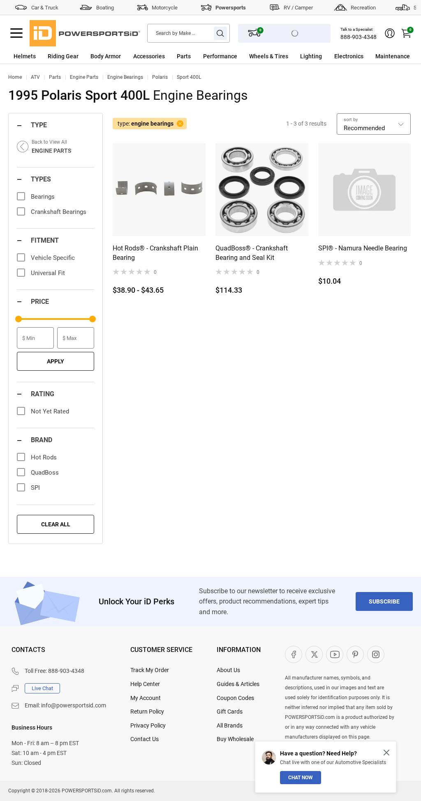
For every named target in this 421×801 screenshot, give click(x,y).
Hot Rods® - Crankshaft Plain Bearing (155, 252)
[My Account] (390, 33)
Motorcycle (165, 8)
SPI (35, 487)
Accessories (149, 56)
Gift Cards (230, 711)
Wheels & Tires (268, 56)
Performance (220, 56)
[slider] (18, 319)
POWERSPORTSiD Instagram (375, 654)
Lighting (311, 56)
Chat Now (300, 777)
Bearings (43, 196)
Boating (105, 8)
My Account (145, 698)
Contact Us (144, 739)
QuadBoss (45, 472)
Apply (55, 361)
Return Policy (147, 711)
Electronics (348, 56)
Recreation (363, 8)
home (15, 77)
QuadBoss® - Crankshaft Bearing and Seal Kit (251, 252)
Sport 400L (189, 77)
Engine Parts (84, 77)
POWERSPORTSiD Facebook (293, 654)
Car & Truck (44, 8)
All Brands (230, 725)
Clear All (55, 524)
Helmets (25, 56)
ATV (35, 77)
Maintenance (392, 56)
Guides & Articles (238, 684)
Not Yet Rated (50, 411)
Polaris (160, 77)
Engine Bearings (125, 77)
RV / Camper (298, 8)
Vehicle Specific (53, 258)
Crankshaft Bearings (58, 212)
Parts (184, 56)
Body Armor (105, 56)
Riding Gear (63, 56)
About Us (228, 670)
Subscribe (384, 601)
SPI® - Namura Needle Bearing (362, 248)
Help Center (145, 684)
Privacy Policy (148, 725)
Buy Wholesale (235, 739)
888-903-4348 (358, 37)
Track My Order (149, 670)
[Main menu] (16, 33)
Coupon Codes (235, 698)
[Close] (386, 752)
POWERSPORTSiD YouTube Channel (334, 654)
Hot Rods (44, 457)
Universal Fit (48, 273)
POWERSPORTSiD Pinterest (355, 654)
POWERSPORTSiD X (314, 654)
